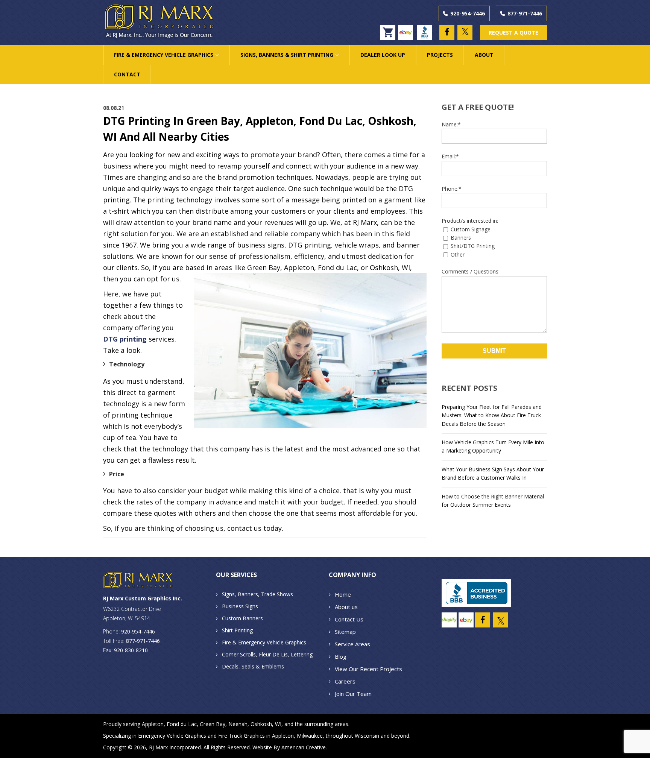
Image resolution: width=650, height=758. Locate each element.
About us (346, 607)
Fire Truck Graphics (241, 735)
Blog (340, 656)
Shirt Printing (237, 630)
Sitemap (345, 631)
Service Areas (352, 644)
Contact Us (349, 619)
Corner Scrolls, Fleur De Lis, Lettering (267, 654)
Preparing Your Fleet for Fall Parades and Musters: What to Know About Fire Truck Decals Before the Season (492, 415)
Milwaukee (310, 735)
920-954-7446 (467, 13)
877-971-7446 (524, 13)
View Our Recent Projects (368, 669)
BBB (426, 28)
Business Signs (240, 606)
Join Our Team (353, 693)
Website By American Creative (289, 747)
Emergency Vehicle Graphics (172, 735)
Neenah (238, 724)
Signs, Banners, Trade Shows (257, 594)
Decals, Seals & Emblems (253, 666)
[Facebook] (446, 32)
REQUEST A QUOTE (513, 32)
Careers (345, 681)
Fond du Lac (182, 724)
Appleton (153, 724)
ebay (407, 28)
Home (343, 594)
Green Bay (212, 724)
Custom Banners (242, 618)
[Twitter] (464, 32)
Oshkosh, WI (266, 724)
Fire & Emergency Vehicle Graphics (264, 642)
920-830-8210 (131, 650)
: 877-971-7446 (141, 640)
